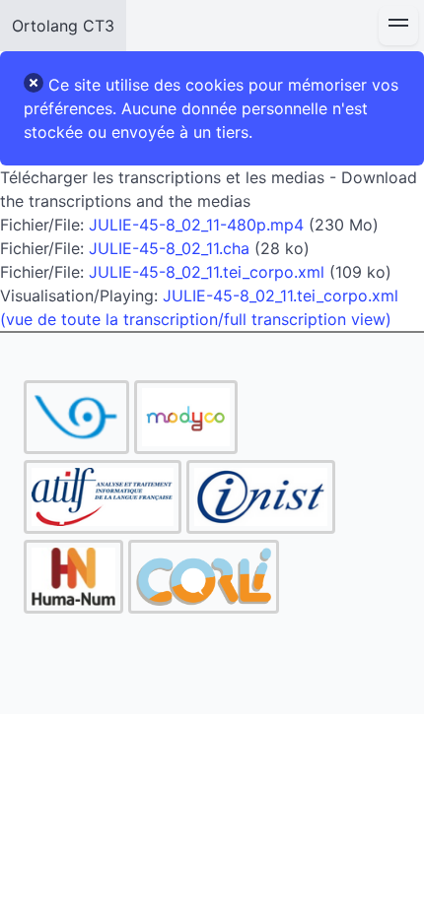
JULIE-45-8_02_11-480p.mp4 (196, 224)
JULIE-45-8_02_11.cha (169, 248)
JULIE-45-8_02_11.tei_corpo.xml (206, 272)
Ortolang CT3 (63, 25)
